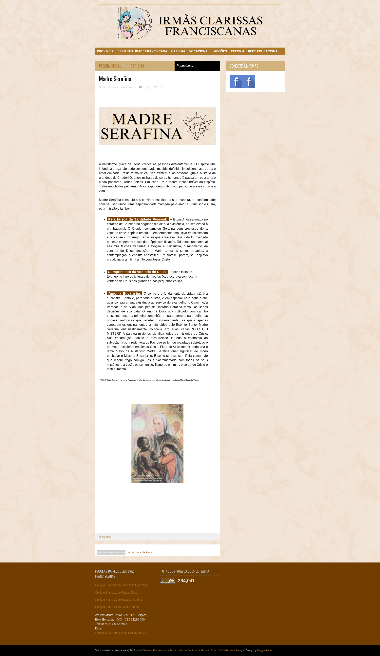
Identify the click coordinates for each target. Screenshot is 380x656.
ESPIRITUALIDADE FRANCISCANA (142, 51)
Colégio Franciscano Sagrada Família (118, 599)
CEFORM (237, 51)
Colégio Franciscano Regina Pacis (116, 592)
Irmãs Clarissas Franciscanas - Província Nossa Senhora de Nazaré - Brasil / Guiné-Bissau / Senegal (190, 650)
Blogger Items (264, 650)
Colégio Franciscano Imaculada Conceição (121, 585)
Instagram (248, 81)
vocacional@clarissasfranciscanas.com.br (120, 632)
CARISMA (178, 51)
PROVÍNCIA (105, 51)
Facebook (236, 81)
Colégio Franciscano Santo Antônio (117, 606)
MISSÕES (220, 51)
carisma (137, 66)
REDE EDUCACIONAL (263, 51)
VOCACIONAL (199, 51)
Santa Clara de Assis (139, 552)
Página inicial (110, 66)
